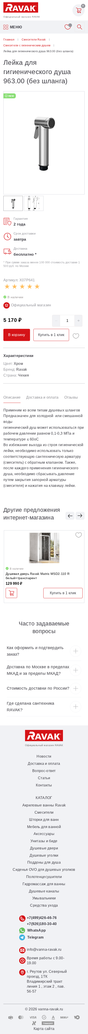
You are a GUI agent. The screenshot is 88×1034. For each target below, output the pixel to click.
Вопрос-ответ (44, 771)
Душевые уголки (44, 855)
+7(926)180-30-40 (42, 924)
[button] (69, 516)
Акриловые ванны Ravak (44, 805)
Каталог (44, 798)
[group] (44, 142)
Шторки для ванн (44, 820)
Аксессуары (44, 834)
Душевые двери (44, 848)
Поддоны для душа (44, 862)
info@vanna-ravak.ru (44, 949)
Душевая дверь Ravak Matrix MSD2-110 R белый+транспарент (37, 576)
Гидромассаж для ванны (44, 884)
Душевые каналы (44, 891)
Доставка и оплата (44, 763)
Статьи (44, 778)
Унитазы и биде (43, 841)
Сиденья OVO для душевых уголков (44, 869)
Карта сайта (44, 1029)
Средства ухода (44, 905)
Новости (44, 756)
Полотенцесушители (44, 877)
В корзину (11, 593)
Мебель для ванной (44, 827)
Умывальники (44, 898)
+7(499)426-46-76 (42, 918)
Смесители (44, 812)
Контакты (44, 785)
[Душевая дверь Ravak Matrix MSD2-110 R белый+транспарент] (44, 548)
